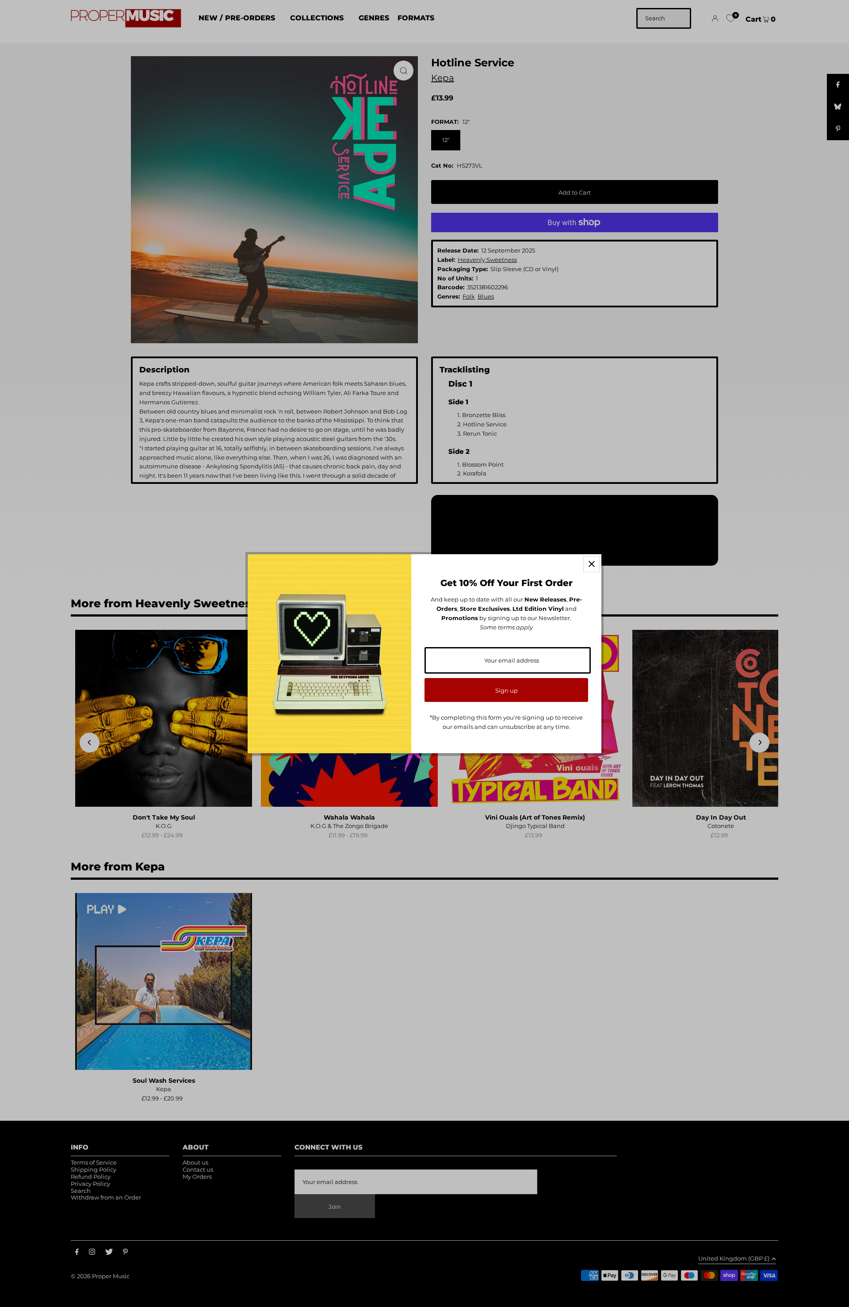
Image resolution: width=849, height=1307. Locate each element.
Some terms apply (506, 627)
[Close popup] (591, 564)
